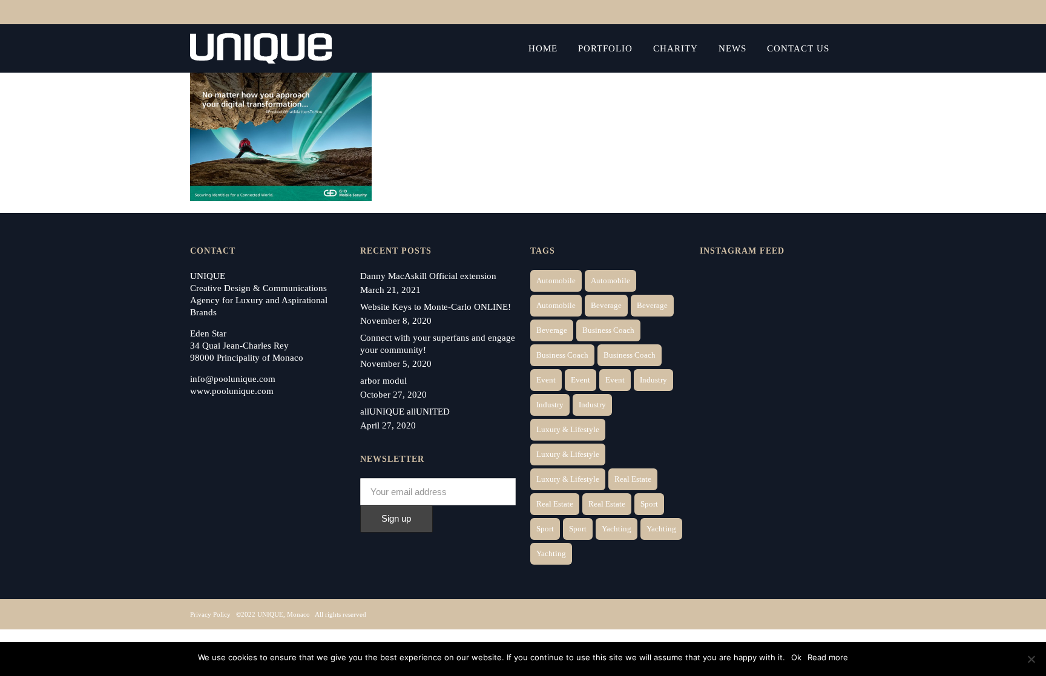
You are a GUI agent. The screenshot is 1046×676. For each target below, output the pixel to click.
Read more (828, 657)
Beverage (606, 305)
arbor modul (383, 381)
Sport (649, 503)
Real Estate (632, 479)
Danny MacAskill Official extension (428, 276)
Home (543, 48)
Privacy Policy (210, 614)
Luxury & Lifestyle (567, 429)
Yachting (616, 528)
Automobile (556, 280)
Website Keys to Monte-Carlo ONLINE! (435, 307)
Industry (653, 379)
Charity (675, 48)
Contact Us (798, 48)
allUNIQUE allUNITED (405, 411)
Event (546, 379)
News (732, 48)
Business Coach (608, 330)
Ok (796, 657)
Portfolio (605, 48)
